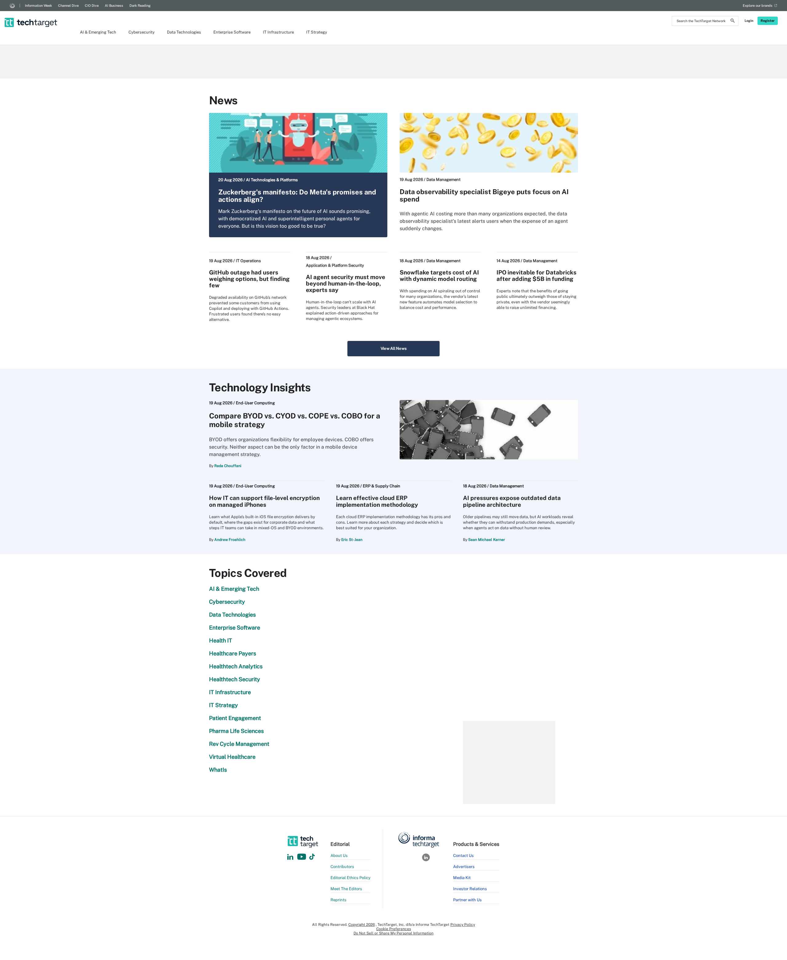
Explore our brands (758, 5)
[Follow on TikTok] (312, 857)
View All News (394, 348)
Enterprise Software (232, 32)
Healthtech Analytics (236, 666)
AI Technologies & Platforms (272, 180)
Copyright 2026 (361, 924)
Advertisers (464, 866)
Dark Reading (140, 5)
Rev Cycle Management (239, 744)
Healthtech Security (234, 679)
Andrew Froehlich (229, 540)
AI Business (114, 5)
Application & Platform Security (335, 265)
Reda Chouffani (227, 466)
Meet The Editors (346, 888)
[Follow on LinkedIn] (290, 857)
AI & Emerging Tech (98, 32)
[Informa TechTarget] (12, 5)
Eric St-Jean (351, 540)
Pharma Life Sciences (236, 731)
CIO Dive (92, 5)
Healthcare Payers (232, 653)
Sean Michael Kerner (486, 540)
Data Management (443, 179)
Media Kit (462, 877)
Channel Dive (68, 5)
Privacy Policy (462, 924)
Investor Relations (470, 888)
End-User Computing (255, 403)
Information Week (38, 5)
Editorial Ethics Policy (350, 877)
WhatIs (218, 769)
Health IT (220, 640)
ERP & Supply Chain (381, 486)
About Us (339, 855)
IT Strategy (316, 32)
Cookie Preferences (393, 929)
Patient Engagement (235, 718)
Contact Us (463, 855)
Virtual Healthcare (232, 757)
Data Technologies (184, 32)
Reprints (338, 900)
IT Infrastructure (278, 32)
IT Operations (248, 260)
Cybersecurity (142, 32)
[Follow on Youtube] (302, 857)
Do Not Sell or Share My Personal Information (393, 933)
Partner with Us (467, 900)
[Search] (732, 21)
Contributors (342, 866)
